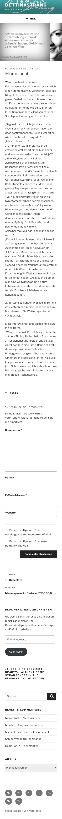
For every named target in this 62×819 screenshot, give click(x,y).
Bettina (32, 69)
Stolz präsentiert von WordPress (23, 810)
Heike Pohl (11, 746)
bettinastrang (26, 5)
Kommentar (13, 430)
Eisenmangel (36, 725)
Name (9, 477)
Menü (33, 18)
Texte (14, 393)
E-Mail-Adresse (16, 495)
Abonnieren (16, 651)
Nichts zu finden (32, 718)
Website (10, 512)
